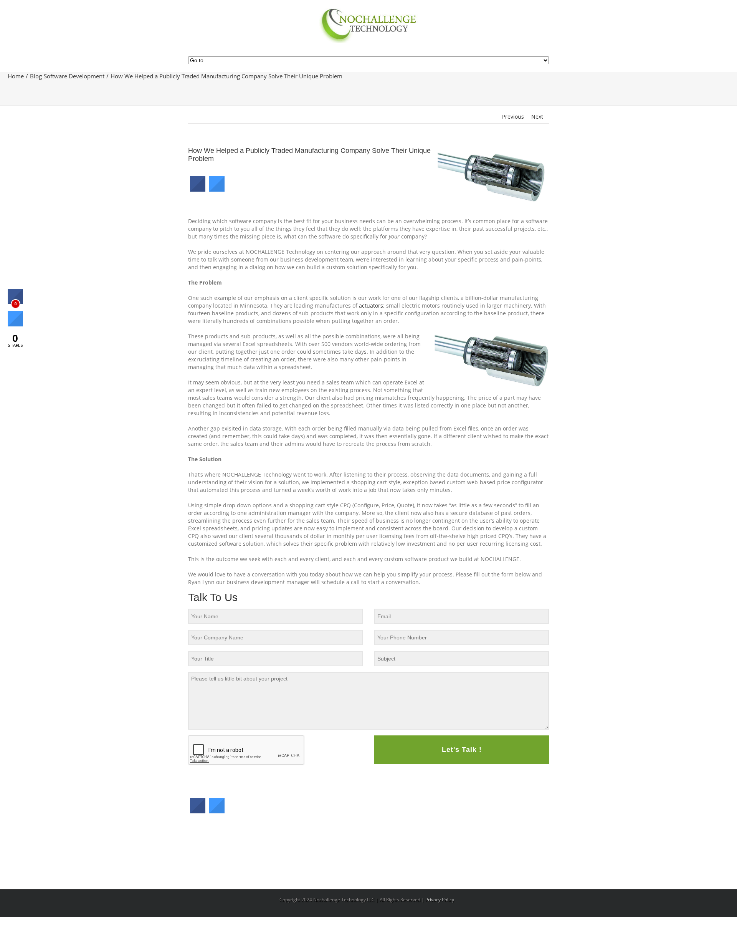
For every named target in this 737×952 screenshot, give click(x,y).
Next (537, 116)
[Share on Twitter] (217, 189)
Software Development (74, 76)
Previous (513, 116)
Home (16, 76)
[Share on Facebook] (197, 189)
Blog (36, 76)
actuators (371, 305)
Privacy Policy (439, 899)
